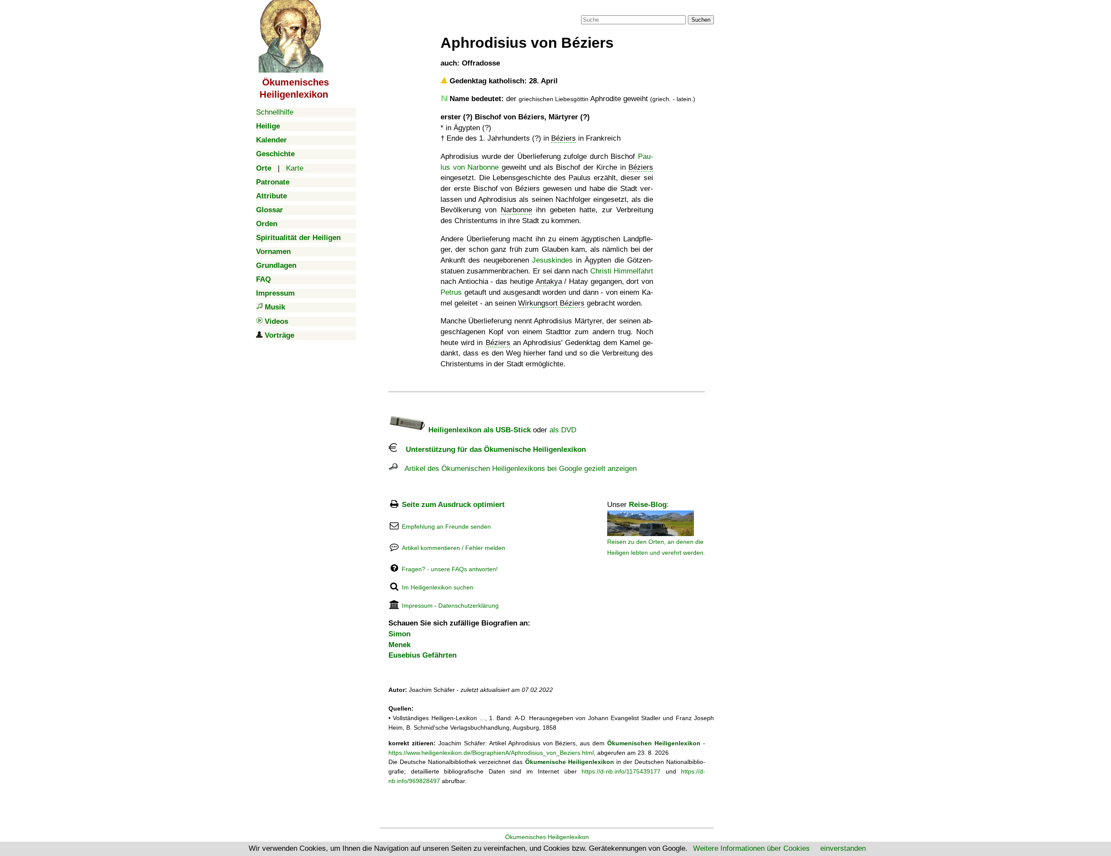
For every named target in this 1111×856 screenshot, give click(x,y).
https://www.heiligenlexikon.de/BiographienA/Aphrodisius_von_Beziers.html (491, 752)
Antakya (549, 281)
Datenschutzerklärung (468, 605)
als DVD (562, 430)
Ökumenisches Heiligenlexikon (547, 836)
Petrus (451, 292)
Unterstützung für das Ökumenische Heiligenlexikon (491, 449)
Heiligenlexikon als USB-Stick (478, 430)
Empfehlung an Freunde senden (446, 526)
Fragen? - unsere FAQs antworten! (450, 569)
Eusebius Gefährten (422, 655)
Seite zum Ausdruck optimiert (453, 504)
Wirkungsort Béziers (551, 303)
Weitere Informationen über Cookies (751, 848)
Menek (399, 645)
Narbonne (516, 210)
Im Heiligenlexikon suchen (437, 587)
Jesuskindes (552, 260)
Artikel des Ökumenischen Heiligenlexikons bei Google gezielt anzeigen (517, 468)
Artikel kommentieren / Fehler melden (453, 547)
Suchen (700, 19)
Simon (399, 634)
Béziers (563, 138)
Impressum (417, 605)
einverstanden (843, 848)
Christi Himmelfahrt (621, 271)
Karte (294, 168)
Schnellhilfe (274, 112)
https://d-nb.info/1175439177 (621, 771)
